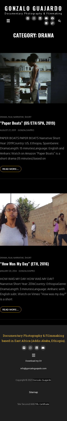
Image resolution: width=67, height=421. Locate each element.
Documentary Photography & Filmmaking (33, 13)
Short (28, 117)
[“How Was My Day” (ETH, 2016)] (33, 219)
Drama (3, 117)
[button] (8, 21)
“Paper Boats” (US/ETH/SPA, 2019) (27, 123)
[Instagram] (34, 18)
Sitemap (33, 392)
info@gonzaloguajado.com (33, 368)
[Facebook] (52, 18)
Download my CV (34, 361)
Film (10, 117)
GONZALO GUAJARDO (33, 8)
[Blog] (52, 23)
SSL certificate (42, 404)
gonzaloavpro (26, 130)
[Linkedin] (40, 18)
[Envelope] (46, 18)
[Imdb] (46, 23)
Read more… (11, 168)
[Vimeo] (27, 18)
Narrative (18, 117)
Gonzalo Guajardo (42, 380)
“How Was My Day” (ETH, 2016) (24, 264)
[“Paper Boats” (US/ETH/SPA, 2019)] (33, 78)
